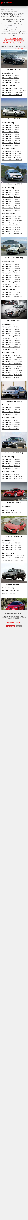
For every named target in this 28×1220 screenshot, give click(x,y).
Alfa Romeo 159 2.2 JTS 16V (12, 366)
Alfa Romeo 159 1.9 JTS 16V (12, 362)
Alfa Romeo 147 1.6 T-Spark (12, 88)
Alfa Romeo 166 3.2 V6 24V (12, 478)
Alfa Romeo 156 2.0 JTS (11, 223)
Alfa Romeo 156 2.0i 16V (11, 227)
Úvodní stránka (9, 9)
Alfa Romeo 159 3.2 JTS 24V (12, 370)
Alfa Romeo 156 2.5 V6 (10, 231)
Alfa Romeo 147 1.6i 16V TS (11, 151)
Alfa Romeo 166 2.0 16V (11, 420)
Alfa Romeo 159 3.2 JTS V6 (12, 373)
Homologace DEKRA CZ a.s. (17, 43)
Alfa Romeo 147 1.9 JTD (10, 76)
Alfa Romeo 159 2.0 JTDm (11, 345)
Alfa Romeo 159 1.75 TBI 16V (12, 357)
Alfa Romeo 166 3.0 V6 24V (12, 476)
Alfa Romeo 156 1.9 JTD (10, 190)
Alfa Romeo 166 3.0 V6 (10, 429)
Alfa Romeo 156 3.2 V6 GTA (12, 234)
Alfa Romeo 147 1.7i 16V (11, 155)
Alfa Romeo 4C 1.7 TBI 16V (12, 513)
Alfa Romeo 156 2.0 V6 (10, 225)
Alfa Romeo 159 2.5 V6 (10, 368)
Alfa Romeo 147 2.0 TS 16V (12, 158)
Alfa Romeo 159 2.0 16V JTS (12, 364)
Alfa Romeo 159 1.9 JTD (10, 327)
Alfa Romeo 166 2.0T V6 (11, 424)
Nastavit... (19, 626)
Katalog (17, 9)
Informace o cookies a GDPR (14, 622)
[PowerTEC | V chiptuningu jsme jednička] (7, 3)
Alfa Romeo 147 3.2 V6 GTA (12, 95)
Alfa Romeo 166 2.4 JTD (11, 407)
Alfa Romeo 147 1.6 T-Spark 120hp (14, 90)
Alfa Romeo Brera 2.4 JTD (11, 547)
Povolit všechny (10, 626)
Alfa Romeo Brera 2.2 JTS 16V (12, 558)
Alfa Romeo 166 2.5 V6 (10, 427)
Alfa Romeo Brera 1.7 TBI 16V (13, 555)
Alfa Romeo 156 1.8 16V (11, 218)
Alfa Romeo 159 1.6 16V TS (11, 355)
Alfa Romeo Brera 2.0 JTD (11, 543)
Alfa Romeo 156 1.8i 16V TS (12, 220)
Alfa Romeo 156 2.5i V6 (11, 294)
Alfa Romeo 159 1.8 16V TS (12, 359)
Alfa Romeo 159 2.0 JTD (11, 338)
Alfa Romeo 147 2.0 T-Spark (12, 93)
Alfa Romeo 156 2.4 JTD (11, 203)
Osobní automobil (5, 11)
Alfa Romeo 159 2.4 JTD (11, 347)
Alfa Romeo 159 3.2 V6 (10, 377)
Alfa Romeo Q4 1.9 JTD (11, 590)
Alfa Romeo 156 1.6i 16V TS (11, 216)
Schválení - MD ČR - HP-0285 (13, 39)
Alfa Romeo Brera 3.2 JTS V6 (12, 560)
